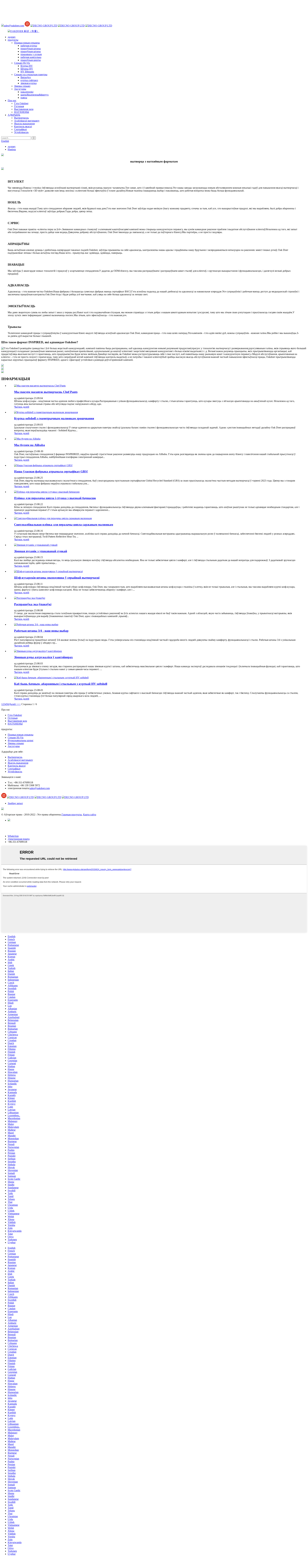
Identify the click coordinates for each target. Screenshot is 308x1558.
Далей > (13, 704)
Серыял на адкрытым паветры (30, 74)
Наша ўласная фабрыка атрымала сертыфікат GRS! (51, 471)
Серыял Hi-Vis (22, 63)
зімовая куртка (29, 83)
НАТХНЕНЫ (21, 112)
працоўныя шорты (31, 60)
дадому (12, 37)
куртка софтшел (29, 80)
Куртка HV (27, 65)
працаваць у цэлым (31, 54)
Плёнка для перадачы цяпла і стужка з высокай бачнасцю (55, 498)
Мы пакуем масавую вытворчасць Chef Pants (45, 392)
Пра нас (12, 100)
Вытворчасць (21, 117)
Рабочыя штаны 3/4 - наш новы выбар (41, 630)
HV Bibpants (27, 71)
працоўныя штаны (31, 48)
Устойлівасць (21, 132)
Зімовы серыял (22, 86)
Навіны (12, 149)
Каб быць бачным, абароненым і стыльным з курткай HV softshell (60, 683)
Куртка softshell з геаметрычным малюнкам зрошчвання (54, 418)
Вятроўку (26, 77)
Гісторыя (19, 106)
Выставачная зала (23, 109)
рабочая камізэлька (31, 57)
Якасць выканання (24, 123)
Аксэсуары (20, 89)
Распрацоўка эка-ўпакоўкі (32, 604)
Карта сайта (89, 814)
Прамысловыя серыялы (27, 42)
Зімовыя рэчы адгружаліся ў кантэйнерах (43, 657)
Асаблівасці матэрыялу (26, 120)
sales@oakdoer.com (14, 25)
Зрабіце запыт (15, 803)
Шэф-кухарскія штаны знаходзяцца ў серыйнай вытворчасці (56, 577)
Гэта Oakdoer (21, 103)
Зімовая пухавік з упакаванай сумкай (40, 551)
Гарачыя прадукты (72, 814)
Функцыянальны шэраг (21, 740)
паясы (24, 97)
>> (19, 704)
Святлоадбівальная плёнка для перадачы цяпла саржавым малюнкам (63, 524)
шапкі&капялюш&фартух (35, 94)
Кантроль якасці (23, 126)
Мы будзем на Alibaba (29, 445)
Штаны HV (27, 68)
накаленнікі (27, 91)
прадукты (13, 39)
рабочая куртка (29, 45)
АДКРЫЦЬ (14, 115)
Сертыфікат (20, 129)
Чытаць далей (21, 406)
